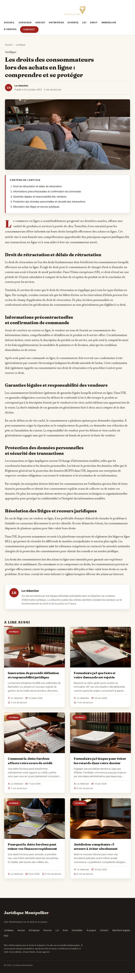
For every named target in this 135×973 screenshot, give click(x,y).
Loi (84, 22)
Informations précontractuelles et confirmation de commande (47, 191)
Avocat (40, 22)
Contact (29, 29)
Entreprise (56, 22)
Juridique (25, 22)
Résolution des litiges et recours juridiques (36, 206)
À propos (10, 29)
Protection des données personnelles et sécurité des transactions (49, 201)
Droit (94, 22)
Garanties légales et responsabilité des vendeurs (40, 196)
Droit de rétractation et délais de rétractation (37, 186)
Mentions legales (121, 930)
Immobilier (108, 22)
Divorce (73, 22)
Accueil (9, 22)
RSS (6, 935)
